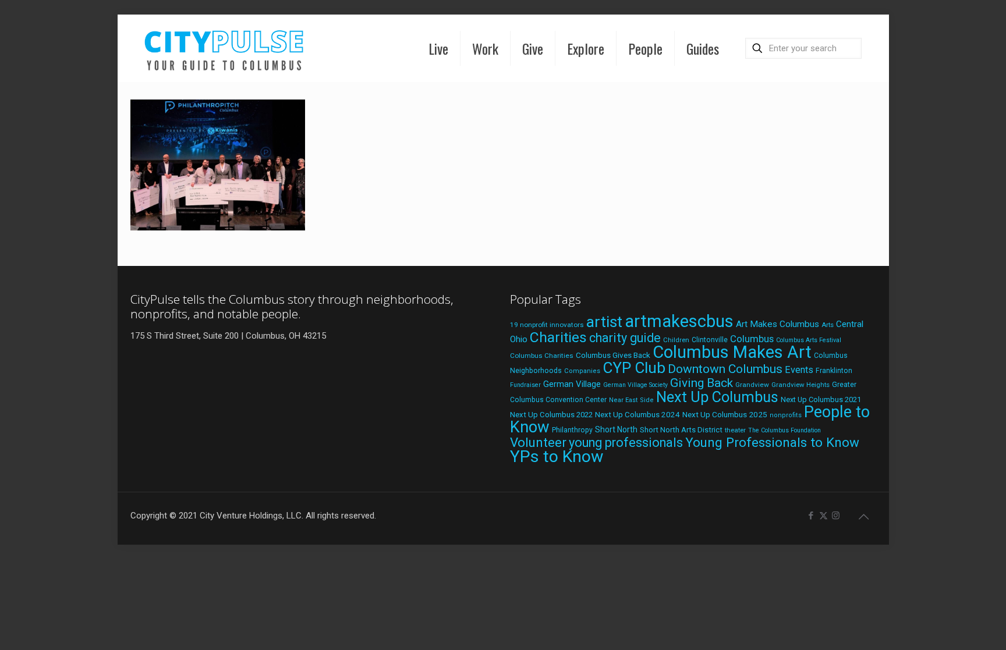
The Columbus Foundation (784, 430)
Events (799, 369)
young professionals (626, 442)
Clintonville (710, 340)
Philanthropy (572, 430)
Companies (582, 371)
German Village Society (635, 385)
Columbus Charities (541, 355)
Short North (616, 429)
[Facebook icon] (811, 515)
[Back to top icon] (864, 517)
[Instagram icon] (835, 515)
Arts (827, 325)
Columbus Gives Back (613, 355)
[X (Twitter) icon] (823, 515)
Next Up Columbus (717, 397)
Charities (558, 337)
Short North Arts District (681, 429)
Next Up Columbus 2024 (637, 414)
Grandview (752, 385)
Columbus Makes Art (732, 352)
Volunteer (538, 442)
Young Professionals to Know (772, 442)
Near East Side (631, 400)
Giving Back (701, 383)
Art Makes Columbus (777, 324)
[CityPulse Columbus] (224, 48)
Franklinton (834, 371)
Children (676, 340)
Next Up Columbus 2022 (551, 414)
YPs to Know (556, 456)
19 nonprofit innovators (547, 325)
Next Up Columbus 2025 (724, 414)
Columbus (752, 338)
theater (735, 430)
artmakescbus (679, 321)
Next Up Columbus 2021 (821, 399)
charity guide (625, 338)
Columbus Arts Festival (808, 340)
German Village (572, 384)
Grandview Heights (800, 385)
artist (604, 321)
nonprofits (786, 415)
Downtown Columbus (725, 369)
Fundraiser (525, 385)
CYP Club (634, 367)
